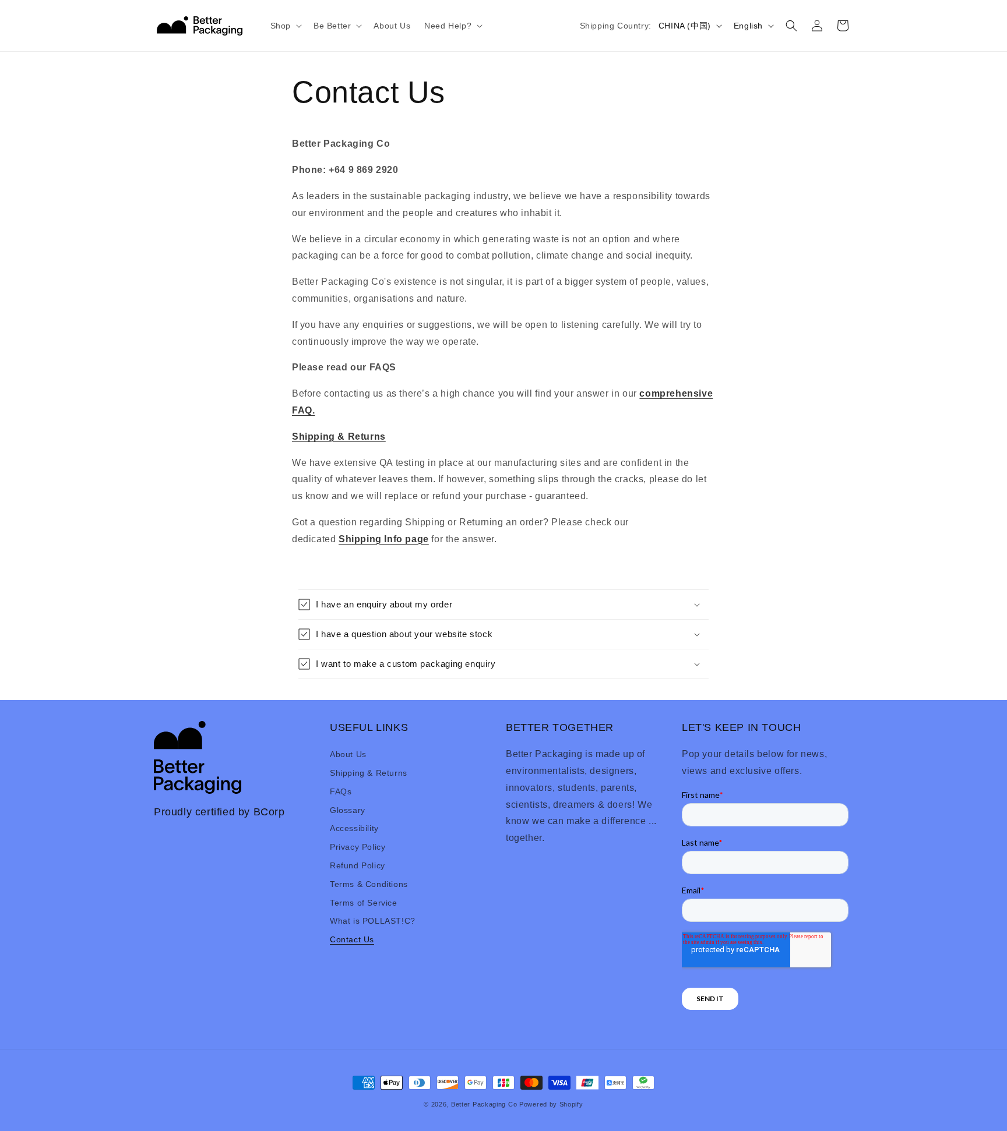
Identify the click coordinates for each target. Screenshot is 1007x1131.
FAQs (340, 791)
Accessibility (354, 828)
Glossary (347, 810)
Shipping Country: (616, 25)
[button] (285, 25)
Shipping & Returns (368, 772)
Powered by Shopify (551, 1104)
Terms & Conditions (369, 884)
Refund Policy (357, 865)
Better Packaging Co (484, 1104)
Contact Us (352, 939)
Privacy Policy (357, 846)
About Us (348, 754)
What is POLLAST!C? (373, 920)
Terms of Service (363, 902)
